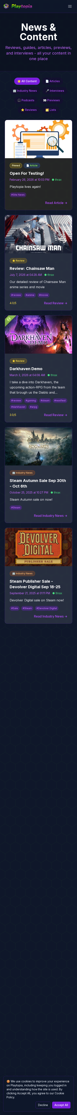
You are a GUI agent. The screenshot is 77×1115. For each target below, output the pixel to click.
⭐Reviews (29, 109)
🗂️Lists (50, 109)
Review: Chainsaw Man (32, 268)
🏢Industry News (25, 90)
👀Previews (51, 100)
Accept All (61, 1105)
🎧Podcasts (25, 100)
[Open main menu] (70, 6)
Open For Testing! (27, 173)
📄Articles (52, 81)
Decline (43, 1105)
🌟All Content (27, 81)
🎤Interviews (55, 90)
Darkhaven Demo (26, 368)
